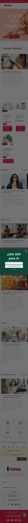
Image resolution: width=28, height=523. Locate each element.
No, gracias (14, 269)
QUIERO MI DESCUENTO (14, 266)
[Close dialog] (26, 251)
